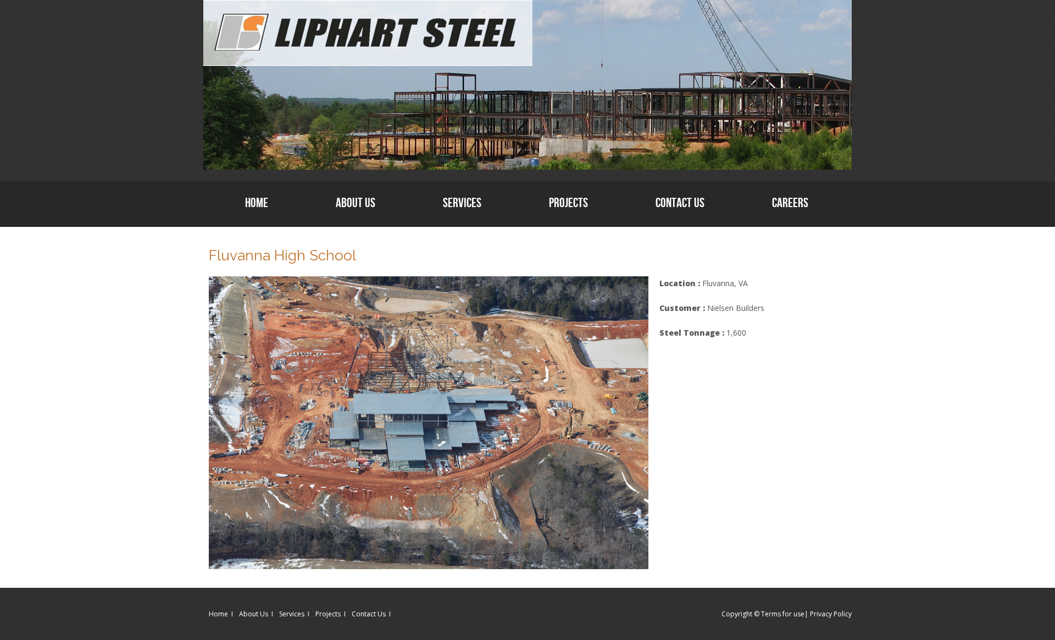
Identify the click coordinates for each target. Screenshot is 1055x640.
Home (256, 202)
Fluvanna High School (282, 255)
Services (462, 202)
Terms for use (782, 614)
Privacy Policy (831, 614)
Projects (568, 202)
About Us (355, 202)
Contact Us (680, 202)
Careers (790, 202)
